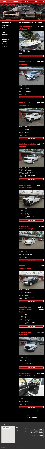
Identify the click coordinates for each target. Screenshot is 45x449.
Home (4, 1)
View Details (31, 56)
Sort (20, 22)
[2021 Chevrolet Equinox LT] (31, 354)
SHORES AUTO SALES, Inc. (14, 4)
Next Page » (37, 410)
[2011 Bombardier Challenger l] (31, 49)
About (26, 1)
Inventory (15, 1)
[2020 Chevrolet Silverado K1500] (31, 207)
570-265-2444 (38, 5)
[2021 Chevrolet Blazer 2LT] (31, 84)
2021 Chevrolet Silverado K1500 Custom (25, 309)
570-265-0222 (25, 430)
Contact (37, 1)
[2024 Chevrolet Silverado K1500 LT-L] (31, 396)
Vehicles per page (33, 22)
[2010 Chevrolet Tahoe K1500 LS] (31, 166)
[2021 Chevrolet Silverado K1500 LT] (31, 288)
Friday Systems (23, 447)
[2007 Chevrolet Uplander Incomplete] (31, 248)
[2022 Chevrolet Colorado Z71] (31, 125)
